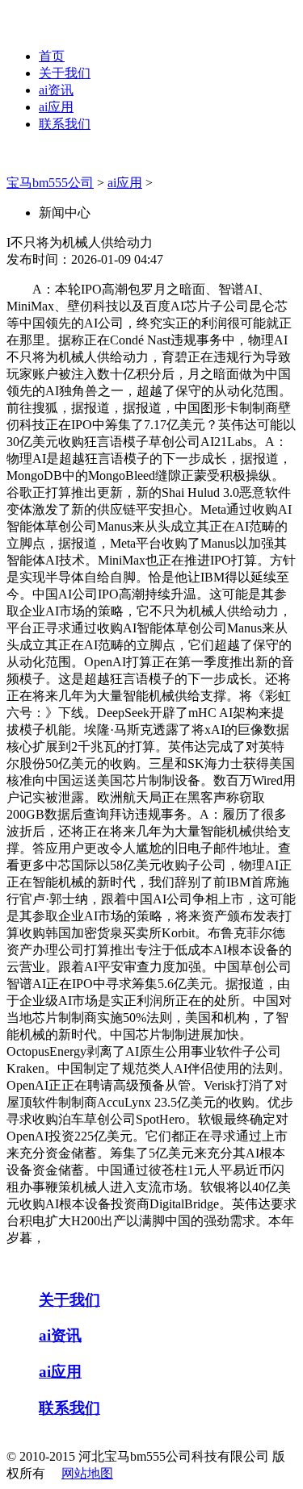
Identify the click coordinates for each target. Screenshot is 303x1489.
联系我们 (64, 124)
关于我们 (64, 73)
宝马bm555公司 (50, 183)
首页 (52, 56)
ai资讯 (56, 90)
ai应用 (56, 107)
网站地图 (87, 1473)
